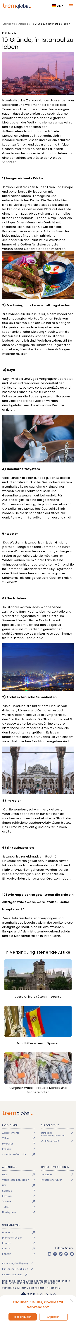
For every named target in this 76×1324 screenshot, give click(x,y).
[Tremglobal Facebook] (55, 1254)
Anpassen (53, 1317)
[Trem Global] (38, 1113)
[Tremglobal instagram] (66, 1254)
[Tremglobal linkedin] (49, 1254)
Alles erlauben (23, 1317)
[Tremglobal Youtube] (72, 1254)
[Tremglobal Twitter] (61, 1254)
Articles (23, 24)
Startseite (9, 24)
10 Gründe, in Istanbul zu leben (51, 24)
